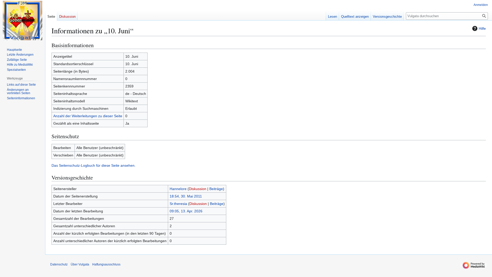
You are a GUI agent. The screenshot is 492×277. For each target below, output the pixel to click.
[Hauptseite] (22, 20)
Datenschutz (59, 264)
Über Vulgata (80, 264)
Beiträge (216, 189)
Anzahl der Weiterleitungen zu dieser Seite (87, 116)
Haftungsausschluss (106, 264)
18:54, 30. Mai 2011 (186, 196)
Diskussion (197, 189)
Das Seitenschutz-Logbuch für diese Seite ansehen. (94, 165)
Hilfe (482, 28)
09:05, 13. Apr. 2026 (186, 211)
